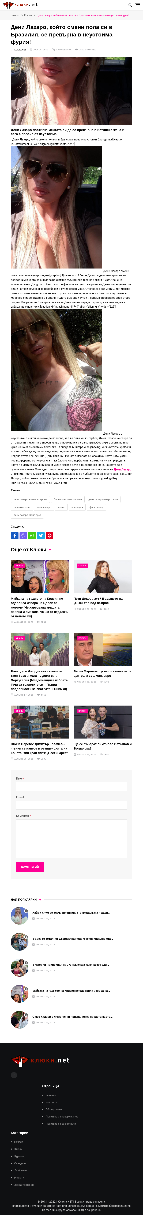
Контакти (51, 1102)
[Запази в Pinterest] (49, 535)
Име (20, 778)
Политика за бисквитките (61, 1124)
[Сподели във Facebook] (14, 535)
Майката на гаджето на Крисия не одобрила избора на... (71, 990)
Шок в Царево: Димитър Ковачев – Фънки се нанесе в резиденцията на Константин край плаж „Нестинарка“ (39, 748)
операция (77, 507)
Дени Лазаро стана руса (27, 515)
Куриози (19, 1156)
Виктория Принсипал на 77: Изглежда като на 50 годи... (70, 964)
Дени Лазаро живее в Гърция (30, 499)
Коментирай (30, 867)
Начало (15, 15)
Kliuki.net (20, 50)
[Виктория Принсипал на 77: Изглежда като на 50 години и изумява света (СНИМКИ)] (19, 968)
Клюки (28, 15)
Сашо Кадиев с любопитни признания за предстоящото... (72, 1016)
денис (61, 507)
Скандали (20, 1163)
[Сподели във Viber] (23, 535)
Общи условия (54, 1109)
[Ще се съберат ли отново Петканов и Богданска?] (103, 722)
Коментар (23, 816)
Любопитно (21, 1170)
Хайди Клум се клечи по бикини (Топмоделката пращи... (71, 912)
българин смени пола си (68, 499)
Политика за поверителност (63, 1116)
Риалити (19, 1177)
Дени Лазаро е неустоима (103, 499)
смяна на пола (22, 507)
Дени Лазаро (44, 507)
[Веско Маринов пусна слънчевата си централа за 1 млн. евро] (103, 649)
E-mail (20, 797)
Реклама (51, 1095)
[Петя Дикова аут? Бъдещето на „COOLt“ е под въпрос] (103, 576)
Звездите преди (24, 1185)
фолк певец (96, 507)
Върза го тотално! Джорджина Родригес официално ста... (72, 938)
